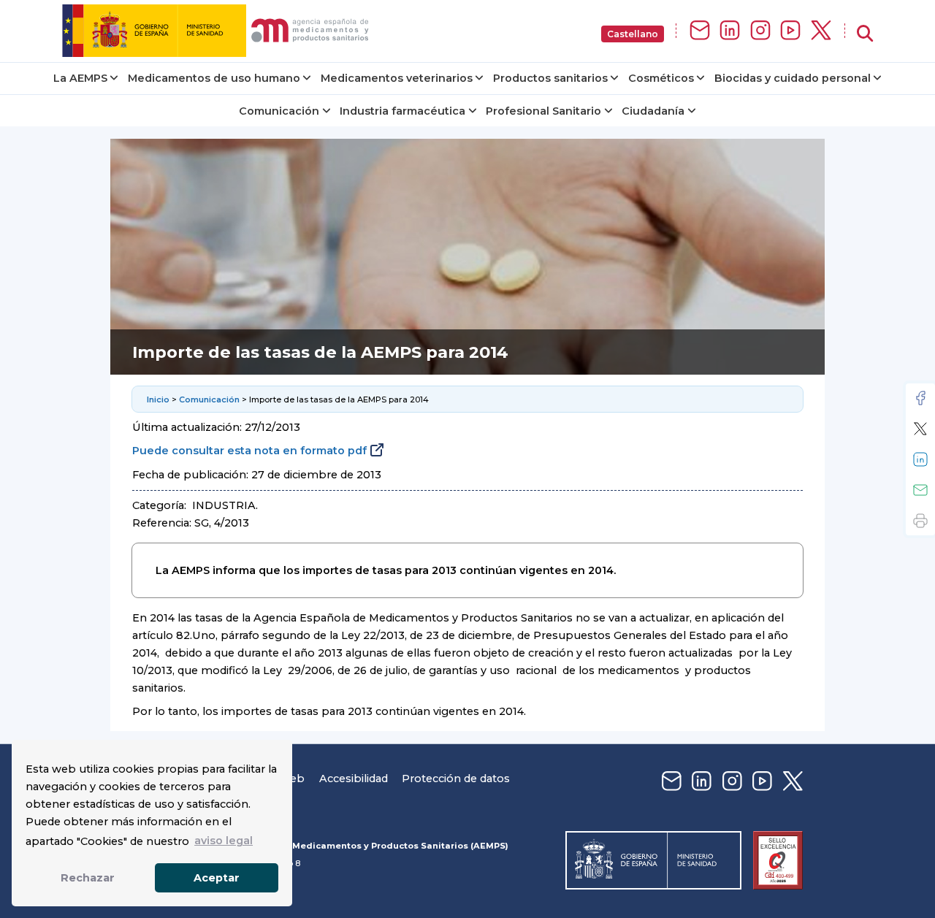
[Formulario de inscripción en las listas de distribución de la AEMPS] (699, 31)
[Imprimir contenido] (920, 520)
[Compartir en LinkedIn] (920, 459)
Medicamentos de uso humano (214, 78)
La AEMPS (80, 78)
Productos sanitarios (550, 78)
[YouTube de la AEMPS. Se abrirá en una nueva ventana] (790, 31)
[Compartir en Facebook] (920, 398)
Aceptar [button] (217, 877)
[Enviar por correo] (920, 490)
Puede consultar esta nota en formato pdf (249, 450)
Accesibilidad (353, 778)
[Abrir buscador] (865, 34)
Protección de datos (456, 778)
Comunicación (279, 111)
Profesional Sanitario (543, 111)
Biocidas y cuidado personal (792, 78)
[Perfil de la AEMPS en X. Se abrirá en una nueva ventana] (821, 31)
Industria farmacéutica (402, 111)
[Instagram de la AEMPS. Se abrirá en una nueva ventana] (760, 31)
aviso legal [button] (223, 840)
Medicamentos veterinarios (397, 78)
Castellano (632, 33)
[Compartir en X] (920, 428)
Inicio (158, 399)
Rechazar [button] (88, 877)
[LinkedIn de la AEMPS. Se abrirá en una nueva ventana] (729, 31)
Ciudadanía (653, 111)
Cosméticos (661, 78)
